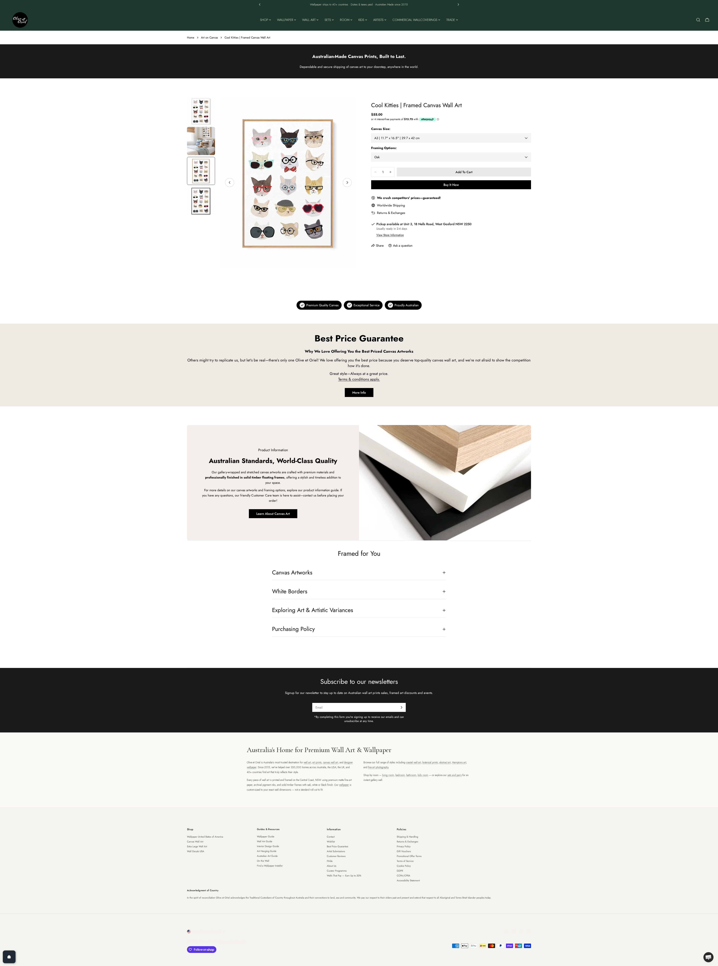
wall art (307, 762)
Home (190, 38)
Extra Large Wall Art (197, 846)
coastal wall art (413, 762)
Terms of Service (405, 861)
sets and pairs (454, 775)
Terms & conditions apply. (359, 379)
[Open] (9, 956)
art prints (317, 762)
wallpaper (344, 785)
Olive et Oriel (208, 941)
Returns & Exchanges (391, 213)
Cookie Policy (404, 866)
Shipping (399, 205)
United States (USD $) (206, 931)
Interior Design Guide (268, 846)
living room (388, 775)
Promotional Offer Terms (409, 856)
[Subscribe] (401, 707)
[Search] (698, 20)
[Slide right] (347, 182)
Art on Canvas (209, 38)
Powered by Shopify (232, 941)
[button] (260, 4)
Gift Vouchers (404, 851)
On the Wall (263, 861)
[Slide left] (229, 182)
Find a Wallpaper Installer (270, 865)
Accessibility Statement (408, 880)
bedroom (400, 775)
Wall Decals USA (195, 851)
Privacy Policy (404, 846)
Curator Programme (337, 871)
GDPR (400, 871)
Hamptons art (459, 762)
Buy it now (451, 185)
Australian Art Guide (267, 856)
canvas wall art (330, 762)
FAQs (329, 861)
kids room (423, 775)
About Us (331, 866)
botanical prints (430, 762)
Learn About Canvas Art (273, 513)
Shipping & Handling (407, 836)
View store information (390, 235)
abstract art (445, 762)
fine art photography (378, 767)
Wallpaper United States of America (205, 836)
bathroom (411, 775)
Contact (331, 836)
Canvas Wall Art (195, 841)
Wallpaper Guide (265, 836)
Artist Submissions (336, 851)
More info (359, 392)
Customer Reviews (336, 856)
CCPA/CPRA (403, 875)
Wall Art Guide (264, 841)
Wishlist (331, 841)
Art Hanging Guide (266, 851)
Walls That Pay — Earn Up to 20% (344, 875)
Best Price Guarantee (337, 846)
